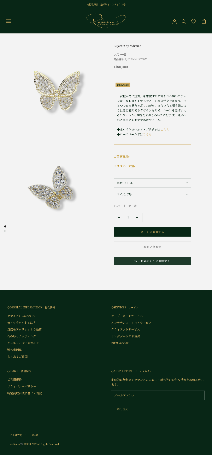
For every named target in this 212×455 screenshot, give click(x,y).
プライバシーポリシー (21, 386)
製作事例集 (14, 350)
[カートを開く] (204, 21)
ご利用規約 (14, 379)
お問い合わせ (152, 246)
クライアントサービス (125, 329)
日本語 (35, 435)
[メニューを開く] (8, 21)
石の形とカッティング (21, 336)
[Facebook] (124, 206)
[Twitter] (130, 206)
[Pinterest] (135, 206)
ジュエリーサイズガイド (23, 343)
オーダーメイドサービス (127, 316)
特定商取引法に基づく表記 (24, 393)
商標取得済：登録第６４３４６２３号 (106, 4)
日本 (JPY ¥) (16, 435)
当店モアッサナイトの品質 (24, 329)
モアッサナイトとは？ (21, 322)
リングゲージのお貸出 (125, 336)
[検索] (184, 21)
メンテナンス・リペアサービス (131, 322)
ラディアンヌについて (21, 316)
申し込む (123, 409)
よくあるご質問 (17, 356)
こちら (164, 129)
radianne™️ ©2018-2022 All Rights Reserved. (34, 444)
